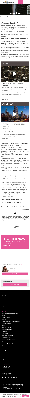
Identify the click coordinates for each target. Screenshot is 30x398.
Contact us (4, 308)
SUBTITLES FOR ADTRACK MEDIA (13, 124)
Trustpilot (4, 380)
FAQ (3, 306)
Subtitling (4, 319)
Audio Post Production (6, 327)
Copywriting (4, 331)
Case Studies (4, 355)
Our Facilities (4, 302)
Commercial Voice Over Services (8, 339)
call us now (13, 170)
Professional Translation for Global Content (11, 321)
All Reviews (25, 209)
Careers (3, 357)
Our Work (4, 300)
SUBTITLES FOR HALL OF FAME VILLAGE (12, 84)
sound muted (4, 52)
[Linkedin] (11, 377)
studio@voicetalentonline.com (8, 370)
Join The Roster (5, 351)
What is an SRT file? (8, 196)
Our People (4, 304)
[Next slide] (19, 209)
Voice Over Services (6, 317)
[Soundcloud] (17, 377)
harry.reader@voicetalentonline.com (12, 270)
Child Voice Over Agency (7, 323)
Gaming (3, 341)
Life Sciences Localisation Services (9, 343)
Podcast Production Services (7, 329)
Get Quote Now (15, 284)
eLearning (4, 345)
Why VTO (4, 296)
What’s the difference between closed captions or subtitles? (15, 179)
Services (2, 16)
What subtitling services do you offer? (12, 202)
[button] (15, 179)
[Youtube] (14, 377)
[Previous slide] (14, 209)
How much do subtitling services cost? (12, 199)
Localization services (6, 337)
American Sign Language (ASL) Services (10, 313)
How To (3, 298)
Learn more (5, 99)
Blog (3, 359)
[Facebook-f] (2, 377)
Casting (3, 315)
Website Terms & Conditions (16, 388)
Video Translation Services (7, 335)
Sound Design (5, 333)
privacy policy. (18, 396)
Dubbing (4, 325)
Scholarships (4, 361)
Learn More (5, 138)
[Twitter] (5, 377)
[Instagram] (8, 377)
